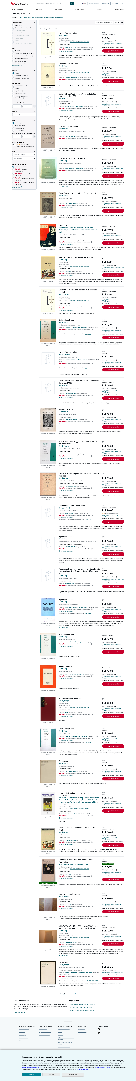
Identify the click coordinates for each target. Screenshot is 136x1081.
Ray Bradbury (94, 798)
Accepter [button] (31, 1074)
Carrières (60, 1035)
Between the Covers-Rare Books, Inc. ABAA (78, 972)
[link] (121, 22)
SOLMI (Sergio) (64, 354)
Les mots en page (70, 47)
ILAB (89, 334)
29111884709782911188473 (79, 42)
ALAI (86, 334)
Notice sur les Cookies (64, 1047)
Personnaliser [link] (72, 1074)
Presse (60, 1032)
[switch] (14, 145)
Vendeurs (99, 9)
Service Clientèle (82, 1032)
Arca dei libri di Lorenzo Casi (74, 106)
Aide (121, 3)
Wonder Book (69, 513)
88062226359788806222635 (79, 808)
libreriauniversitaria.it (72, 813)
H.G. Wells (62, 798)
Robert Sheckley (72, 798)
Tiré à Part (68, 904)
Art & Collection (79, 9)
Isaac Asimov (77, 800)
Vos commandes (23, 1038)
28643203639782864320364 (79, 937)
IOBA (92, 980)
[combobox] (52, 3)
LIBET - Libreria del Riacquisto (74, 642)
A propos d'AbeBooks (64, 1029)
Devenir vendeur (119, 9)
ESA (90, 980)
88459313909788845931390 (79, 266)
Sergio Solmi (63, 35)
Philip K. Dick (83, 798)
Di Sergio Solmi (64, 508)
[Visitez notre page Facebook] (99, 1029)
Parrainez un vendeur (44, 1035)
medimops (68, 271)
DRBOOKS (68, 874)
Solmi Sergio (63, 98)
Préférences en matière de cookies (65, 1043)
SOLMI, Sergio (64, 294)
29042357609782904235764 (79, 707)
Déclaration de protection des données (66, 1038)
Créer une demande (20, 1012)
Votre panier (22, 1041)
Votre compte (105, 3)
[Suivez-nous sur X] (99, 1033)
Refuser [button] (51, 1074)
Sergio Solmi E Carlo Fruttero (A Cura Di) (73, 864)
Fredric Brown (86, 802)
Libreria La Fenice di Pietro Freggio (76, 327)
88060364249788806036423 (79, 869)
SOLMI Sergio (64, 896)
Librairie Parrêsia (70, 942)
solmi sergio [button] (23, 17)
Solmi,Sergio (63, 832)
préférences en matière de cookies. (32, 1067)
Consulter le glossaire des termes (80, 1007)
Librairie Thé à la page (72, 77)
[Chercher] (72, 3)
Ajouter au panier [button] (113, 51)
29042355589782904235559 (79, 72)
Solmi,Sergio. (63, 128)
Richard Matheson (65, 800)
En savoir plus (16, 65)
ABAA (86, 519)
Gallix (66, 712)
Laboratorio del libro (71, 203)
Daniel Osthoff (69, 583)
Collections (38, 9)
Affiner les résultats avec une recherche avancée (46, 17)
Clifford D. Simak (74, 802)
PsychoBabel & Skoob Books (74, 168)
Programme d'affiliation (45, 1032)
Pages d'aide (81, 1029)
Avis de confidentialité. (83, 1069)
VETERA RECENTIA (70, 840)
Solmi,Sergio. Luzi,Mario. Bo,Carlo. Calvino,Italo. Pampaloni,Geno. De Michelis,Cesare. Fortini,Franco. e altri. (78, 230)
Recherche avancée (17, 9)
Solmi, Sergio (63, 66)
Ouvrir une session (94, 3)
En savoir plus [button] (16, 187)
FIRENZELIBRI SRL (70, 136)
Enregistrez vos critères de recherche (81, 1010)
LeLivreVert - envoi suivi (72, 306)
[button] (42, 22)
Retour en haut (68, 1021)
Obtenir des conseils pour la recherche (82, 1004)
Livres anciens (58, 9)
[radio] (13, 75)
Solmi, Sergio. (64, 446)
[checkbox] (13, 25)
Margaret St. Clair (88, 800)
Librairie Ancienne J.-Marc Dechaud (76, 359)
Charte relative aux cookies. (102, 1067)
